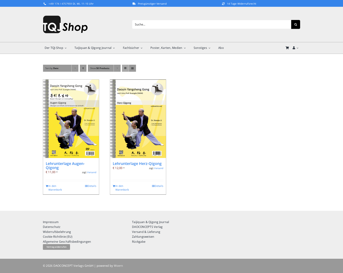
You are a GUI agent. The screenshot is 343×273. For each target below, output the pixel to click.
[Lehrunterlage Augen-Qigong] (71, 119)
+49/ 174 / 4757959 (60, 3)
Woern (118, 266)
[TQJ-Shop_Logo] (65, 17)
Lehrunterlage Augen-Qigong (65, 165)
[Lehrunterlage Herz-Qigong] (138, 119)
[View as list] (132, 68)
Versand (91, 172)
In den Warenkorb (55, 188)
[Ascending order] (83, 68)
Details (92, 186)
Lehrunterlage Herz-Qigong (137, 163)
